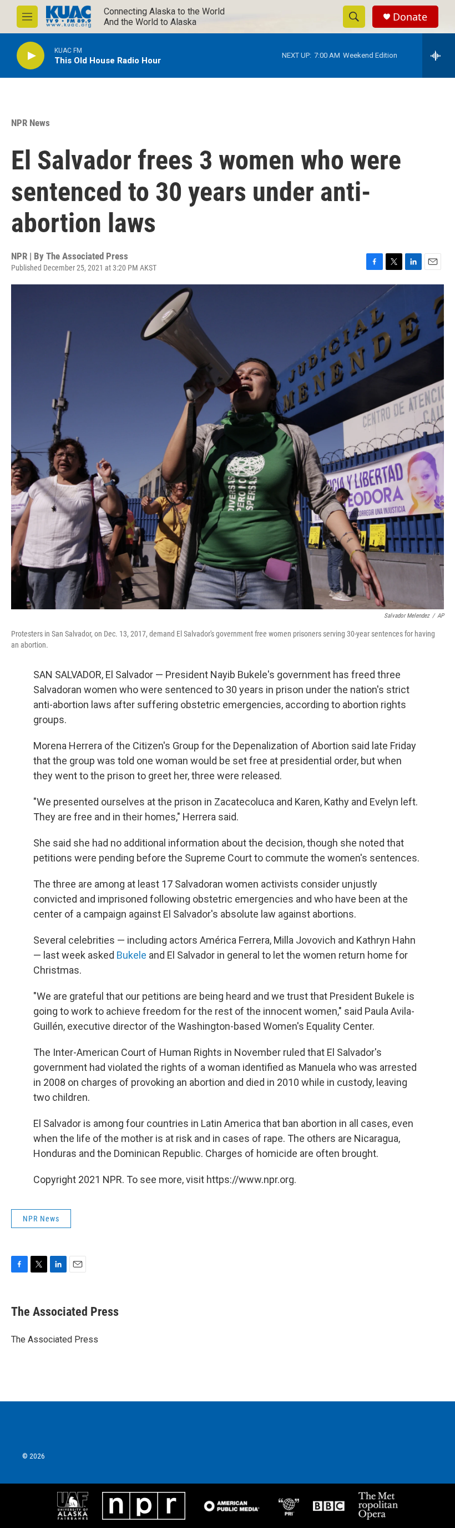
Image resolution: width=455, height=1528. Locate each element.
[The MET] (378, 1506)
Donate (410, 17)
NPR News (30, 122)
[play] (30, 55)
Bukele (133, 955)
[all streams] (438, 55)
